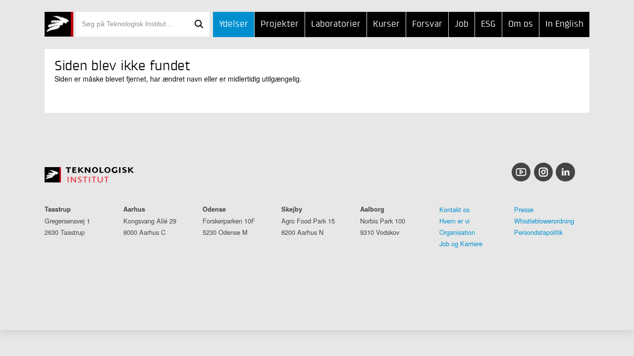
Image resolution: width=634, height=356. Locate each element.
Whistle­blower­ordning (544, 220)
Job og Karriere (460, 243)
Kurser (386, 24)
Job (462, 24)
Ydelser (233, 24)
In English (564, 24)
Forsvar (427, 24)
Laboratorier (336, 24)
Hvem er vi (454, 220)
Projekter (280, 24)
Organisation (457, 232)
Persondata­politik (538, 232)
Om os (520, 24)
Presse (523, 209)
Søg (199, 24)
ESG (488, 24)
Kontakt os (454, 209)
